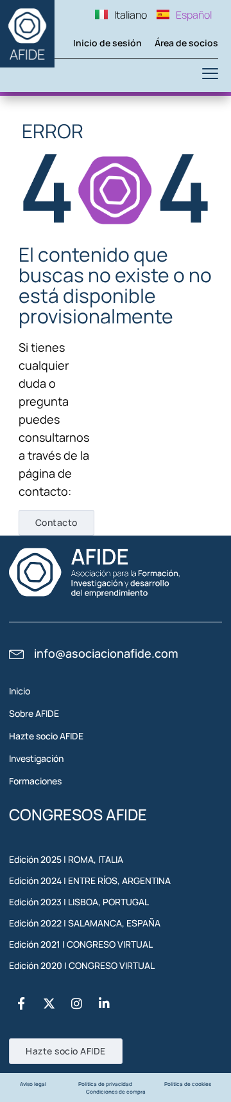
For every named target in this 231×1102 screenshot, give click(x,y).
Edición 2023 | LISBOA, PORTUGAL (79, 902)
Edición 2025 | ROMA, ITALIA (66, 859)
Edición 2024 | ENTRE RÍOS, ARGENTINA (90, 880)
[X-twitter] (49, 1003)
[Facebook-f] (21, 1003)
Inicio (19, 691)
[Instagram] (76, 1003)
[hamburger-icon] (210, 75)
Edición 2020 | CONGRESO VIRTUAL (82, 965)
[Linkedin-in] (104, 1003)
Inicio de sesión (107, 43)
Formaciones (35, 781)
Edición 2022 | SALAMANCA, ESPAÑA (84, 923)
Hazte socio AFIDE (46, 736)
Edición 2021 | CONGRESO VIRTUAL (81, 944)
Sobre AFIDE (34, 713)
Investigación (36, 758)
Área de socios (186, 43)
